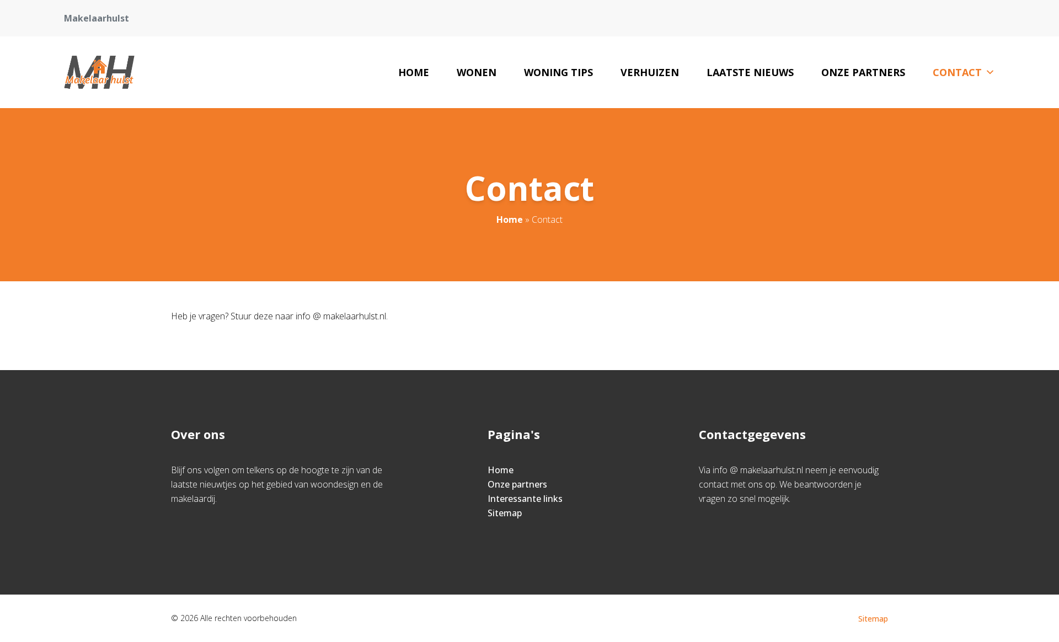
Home (413, 72)
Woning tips (558, 72)
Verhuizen (650, 72)
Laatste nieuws (750, 72)
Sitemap (505, 513)
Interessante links (525, 499)
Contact (957, 72)
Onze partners (863, 72)
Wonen (476, 72)
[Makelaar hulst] (99, 72)
